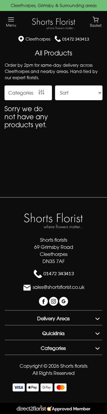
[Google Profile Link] (63, 301)
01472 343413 (75, 39)
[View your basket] (96, 21)
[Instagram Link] (54, 301)
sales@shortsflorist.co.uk (58, 287)
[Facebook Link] (44, 301)
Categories (20, 93)
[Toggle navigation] (11, 22)
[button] (53, 317)
